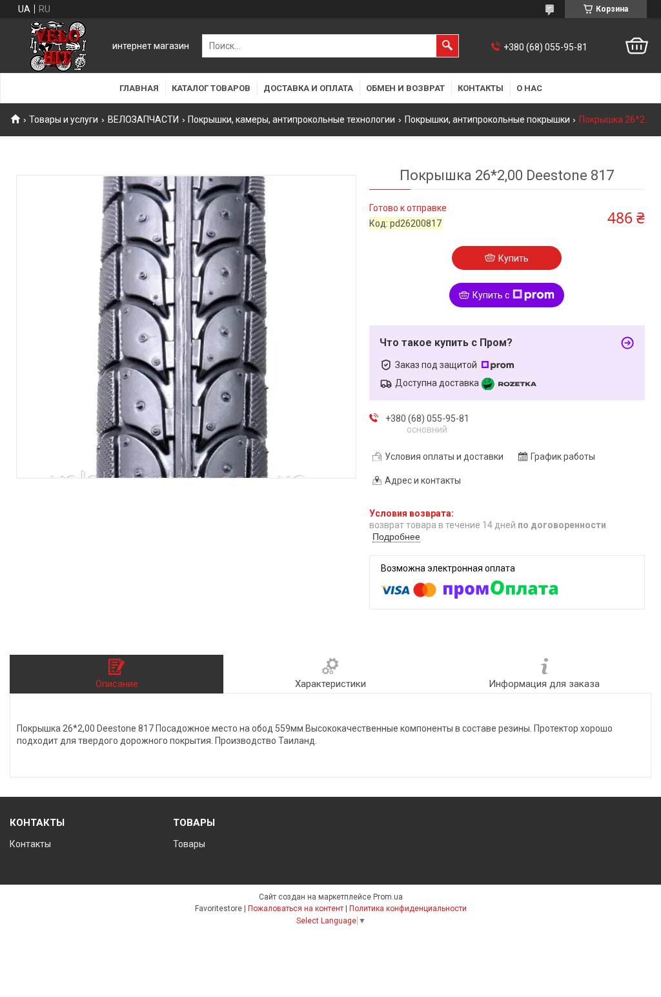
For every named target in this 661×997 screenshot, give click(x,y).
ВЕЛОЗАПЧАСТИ (143, 119)
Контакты (480, 88)
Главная (139, 88)
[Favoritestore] (58, 46)
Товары (189, 844)
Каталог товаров (211, 88)
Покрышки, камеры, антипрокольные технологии (291, 119)
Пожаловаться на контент (295, 908)
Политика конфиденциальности (408, 908)
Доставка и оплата (308, 88)
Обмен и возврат (405, 88)
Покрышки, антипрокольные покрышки (487, 119)
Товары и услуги (63, 119)
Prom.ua (388, 896)
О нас (529, 88)
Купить (513, 258)
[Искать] (447, 46)
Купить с (491, 295)
